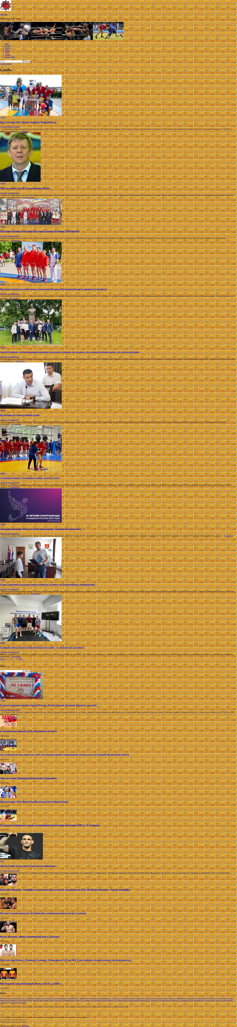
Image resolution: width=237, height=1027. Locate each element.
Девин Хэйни (140, 998)
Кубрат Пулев (23, 1000)
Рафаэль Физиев (68, 1000)
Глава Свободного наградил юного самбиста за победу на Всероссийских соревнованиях (47, 584)
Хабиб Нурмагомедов (109, 1000)
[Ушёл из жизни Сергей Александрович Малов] (118, 157)
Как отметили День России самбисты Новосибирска (28, 122)
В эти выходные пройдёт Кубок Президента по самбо (28, 731)
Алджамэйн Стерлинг (32, 998)
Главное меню (6, 64)
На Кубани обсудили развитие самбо (20, 415)
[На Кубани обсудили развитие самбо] (118, 385)
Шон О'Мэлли (145, 1000)
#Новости (3, 998)
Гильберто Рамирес (128, 998)
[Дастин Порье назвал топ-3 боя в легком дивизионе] (21, 859)
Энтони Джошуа (164, 1000)
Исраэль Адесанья (216, 998)
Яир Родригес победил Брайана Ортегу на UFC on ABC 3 (31, 983)
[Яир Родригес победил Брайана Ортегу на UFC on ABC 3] (8, 979)
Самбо (7, 55)
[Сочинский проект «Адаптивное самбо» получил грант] (118, 448)
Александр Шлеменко (59, 998)
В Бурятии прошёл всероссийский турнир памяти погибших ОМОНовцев (39, 231)
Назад (2, 659)
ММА (7, 50)
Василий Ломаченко (104, 998)
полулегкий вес (210, 1000)
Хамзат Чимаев (122, 1000)
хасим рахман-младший (18, 1003)
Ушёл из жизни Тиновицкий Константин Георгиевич (28, 778)
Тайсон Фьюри (96, 1000)
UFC (7, 53)
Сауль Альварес (85, 1000)
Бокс (7, 44)
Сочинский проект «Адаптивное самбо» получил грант (30, 478)
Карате (8, 48)
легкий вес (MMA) (187, 1000)
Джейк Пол (172, 998)
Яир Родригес (176, 1000)
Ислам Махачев (204, 998)
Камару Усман (228, 998)
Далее (20, 659)
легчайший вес (199, 1000)
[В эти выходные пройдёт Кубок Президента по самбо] (8, 726)
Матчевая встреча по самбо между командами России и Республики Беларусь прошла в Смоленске (53, 289)
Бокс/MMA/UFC (73, 998)
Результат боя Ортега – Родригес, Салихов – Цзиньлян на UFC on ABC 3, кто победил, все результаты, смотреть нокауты (65, 960)
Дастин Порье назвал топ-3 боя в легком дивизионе (27, 866)
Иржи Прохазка (193, 998)
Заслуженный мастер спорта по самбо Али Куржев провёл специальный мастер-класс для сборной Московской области (64, 754)
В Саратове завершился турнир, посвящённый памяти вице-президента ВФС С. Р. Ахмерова (50, 825)
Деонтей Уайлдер (151, 998)
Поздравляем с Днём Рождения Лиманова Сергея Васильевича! (34, 801)
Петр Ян (36, 1000)
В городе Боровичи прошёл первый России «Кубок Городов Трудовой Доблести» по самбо (48, 705)
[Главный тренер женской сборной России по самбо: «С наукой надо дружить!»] (118, 618)
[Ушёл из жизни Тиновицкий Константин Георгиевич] (8, 773)
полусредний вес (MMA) (224, 1000)
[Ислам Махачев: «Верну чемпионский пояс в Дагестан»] (8, 932)
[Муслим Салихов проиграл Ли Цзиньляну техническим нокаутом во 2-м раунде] (8, 908)
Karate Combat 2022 (14, 998)
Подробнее (24, 131)
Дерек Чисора (163, 998)
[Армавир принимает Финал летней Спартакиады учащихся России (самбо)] (118, 505)
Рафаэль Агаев (44, 1000)
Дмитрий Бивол (181, 998)
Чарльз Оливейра (134, 1000)
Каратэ (2, 1000)
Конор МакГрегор (11, 1000)
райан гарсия (4, 1003)
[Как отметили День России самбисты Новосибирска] (118, 95)
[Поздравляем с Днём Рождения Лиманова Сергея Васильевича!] (8, 797)
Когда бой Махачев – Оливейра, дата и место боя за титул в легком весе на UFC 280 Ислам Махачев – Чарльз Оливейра (65, 889)
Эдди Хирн (154, 1000)
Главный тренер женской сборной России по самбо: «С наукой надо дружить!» (42, 647)
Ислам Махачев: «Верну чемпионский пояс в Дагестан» (30, 936)
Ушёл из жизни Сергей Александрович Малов (25, 188)
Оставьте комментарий (9, 127)
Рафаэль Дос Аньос (56, 1000)
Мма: (30, 1000)
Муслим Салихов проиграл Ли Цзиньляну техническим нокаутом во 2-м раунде (43, 913)
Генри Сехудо (116, 998)
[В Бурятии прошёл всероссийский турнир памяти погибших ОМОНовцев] (118, 212)
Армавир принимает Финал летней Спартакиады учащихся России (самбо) (40, 529)
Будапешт (93, 998)
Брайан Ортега (84, 998)
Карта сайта (10, 57)
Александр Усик (46, 998)
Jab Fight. (4, 14)
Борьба (8, 46)
